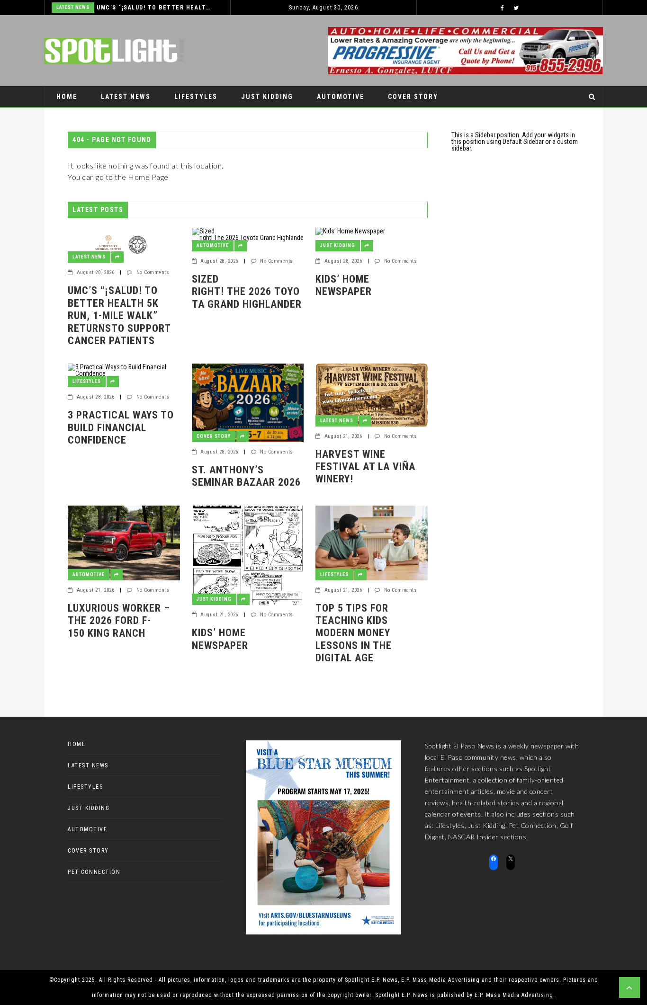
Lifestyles (195, 96)
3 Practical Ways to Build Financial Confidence (121, 427)
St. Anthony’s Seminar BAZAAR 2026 (248, 476)
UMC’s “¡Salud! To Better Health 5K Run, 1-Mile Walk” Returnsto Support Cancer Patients (154, 7)
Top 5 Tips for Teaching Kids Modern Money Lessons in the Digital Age (353, 633)
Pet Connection (88, 117)
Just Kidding (267, 96)
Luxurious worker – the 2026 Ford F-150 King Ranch (119, 620)
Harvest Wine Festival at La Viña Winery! (365, 466)
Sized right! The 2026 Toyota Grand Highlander (247, 297)
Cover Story (413, 96)
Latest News (73, 7)
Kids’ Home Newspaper (343, 285)
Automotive (340, 96)
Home (66, 96)
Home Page (148, 176)
